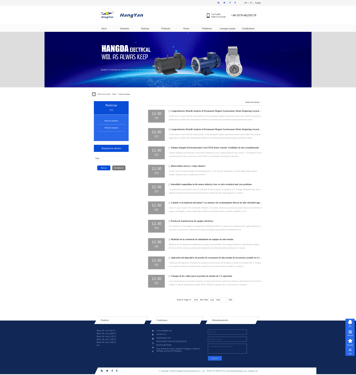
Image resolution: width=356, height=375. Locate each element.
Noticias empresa (111, 128)
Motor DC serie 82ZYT (106, 331)
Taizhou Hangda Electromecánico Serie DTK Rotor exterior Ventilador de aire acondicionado (215, 147)
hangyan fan (253, 371)
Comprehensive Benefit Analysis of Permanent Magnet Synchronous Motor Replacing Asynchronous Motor (221, 111)
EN (245, 3)
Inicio (104, 28)
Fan (98, 345)
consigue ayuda (227, 28)
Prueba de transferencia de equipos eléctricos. (192, 221)
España (258, 3)
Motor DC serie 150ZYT (106, 342)
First (196, 300)
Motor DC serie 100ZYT (106, 333)
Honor (186, 28)
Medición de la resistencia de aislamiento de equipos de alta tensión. (202, 239)
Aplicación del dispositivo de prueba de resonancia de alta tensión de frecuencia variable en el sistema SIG (220, 257)
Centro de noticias (124, 94)
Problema (207, 28)
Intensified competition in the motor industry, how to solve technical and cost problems (211, 184)
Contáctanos (248, 28)
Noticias (145, 28)
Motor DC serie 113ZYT (106, 336)
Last (212, 300)
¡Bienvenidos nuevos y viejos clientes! (188, 166)
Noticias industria (111, 121)
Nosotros (124, 28)
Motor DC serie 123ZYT (106, 339)
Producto (165, 28)
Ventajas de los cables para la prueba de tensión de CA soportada (201, 276)
